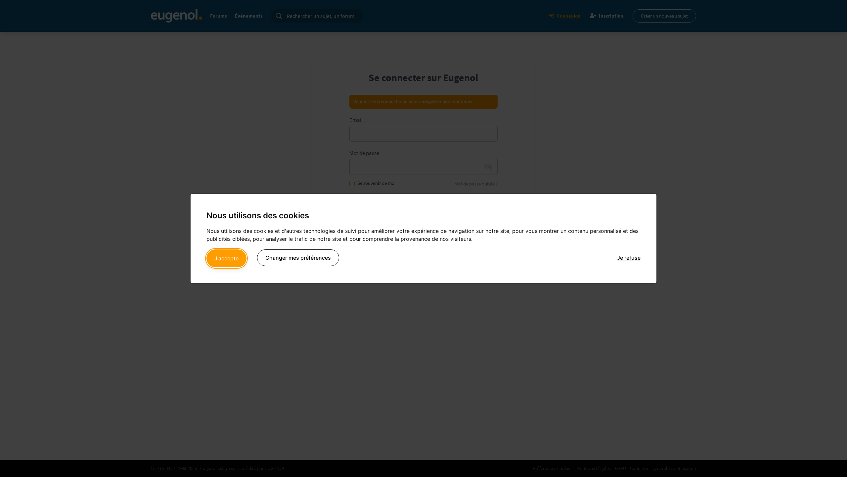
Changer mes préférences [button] (298, 257)
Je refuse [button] (629, 257)
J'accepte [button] (226, 258)
